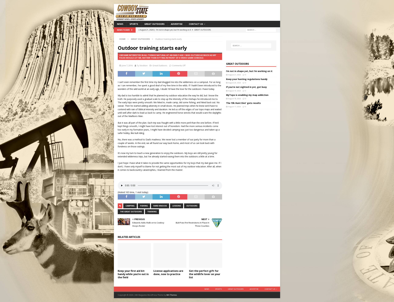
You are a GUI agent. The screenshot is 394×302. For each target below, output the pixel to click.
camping (130, 205)
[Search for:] (260, 29)
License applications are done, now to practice (168, 272)
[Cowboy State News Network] (132, 19)
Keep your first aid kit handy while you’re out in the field (133, 274)
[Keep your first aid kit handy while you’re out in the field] (134, 255)
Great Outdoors (154, 23)
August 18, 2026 (234, 98)
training (152, 211)
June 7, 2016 (127, 65)
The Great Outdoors (131, 211)
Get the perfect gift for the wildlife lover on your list (204, 274)
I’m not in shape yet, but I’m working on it (249, 71)
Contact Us (196, 23)
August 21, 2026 (234, 74)
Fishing (144, 205)
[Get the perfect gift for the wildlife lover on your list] (205, 255)
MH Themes (172, 295)
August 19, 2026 (234, 91)
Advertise (177, 23)
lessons (176, 205)
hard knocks (160, 205)
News (120, 23)
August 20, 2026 (234, 83)
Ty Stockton (142, 65)
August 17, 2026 (234, 106)
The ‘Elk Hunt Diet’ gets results (243, 103)
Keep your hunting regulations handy (246, 79)
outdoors (191, 205)
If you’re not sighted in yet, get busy (246, 87)
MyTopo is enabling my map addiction (247, 95)
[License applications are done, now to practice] (170, 255)
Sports (134, 23)
